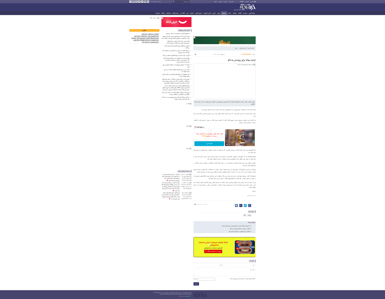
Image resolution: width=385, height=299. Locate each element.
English (242, 2)
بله (133, 1)
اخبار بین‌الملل (243, 48)
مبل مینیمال (144, 36)
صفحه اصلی (252, 13)
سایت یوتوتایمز (155, 40)
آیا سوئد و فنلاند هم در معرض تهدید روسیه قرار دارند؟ (236, 226)
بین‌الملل (224, 13)
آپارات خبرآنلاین (136, 1)
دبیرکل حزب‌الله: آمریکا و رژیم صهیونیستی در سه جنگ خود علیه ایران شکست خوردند (175, 98)
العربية (247, 2)
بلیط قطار (133, 38)
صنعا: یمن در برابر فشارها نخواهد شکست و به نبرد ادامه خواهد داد (176, 71)
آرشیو (215, 2)
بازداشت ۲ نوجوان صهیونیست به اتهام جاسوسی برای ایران (176, 66)
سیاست (245, 13)
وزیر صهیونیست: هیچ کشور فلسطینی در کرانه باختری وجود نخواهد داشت (175, 75)
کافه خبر (182, 13)
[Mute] (230, 144)
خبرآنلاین (245, 7)
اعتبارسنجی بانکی (141, 38)
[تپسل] (195, 37)
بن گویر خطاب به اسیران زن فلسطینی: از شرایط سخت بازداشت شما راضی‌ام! (175, 52)
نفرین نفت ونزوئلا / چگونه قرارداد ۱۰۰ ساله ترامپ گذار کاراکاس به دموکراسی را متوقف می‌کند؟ (175, 93)
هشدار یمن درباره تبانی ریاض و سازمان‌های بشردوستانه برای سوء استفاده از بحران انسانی (178, 42)
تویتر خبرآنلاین (139, 1)
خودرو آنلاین (198, 13)
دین (188, 13)
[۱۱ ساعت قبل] (185, 177)
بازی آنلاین (144, 34)
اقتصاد (240, 13)
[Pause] (227, 144)
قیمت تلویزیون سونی (153, 36)
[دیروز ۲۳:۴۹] (185, 195)
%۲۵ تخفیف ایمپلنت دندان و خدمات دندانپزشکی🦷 (213, 244)
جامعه (229, 13)
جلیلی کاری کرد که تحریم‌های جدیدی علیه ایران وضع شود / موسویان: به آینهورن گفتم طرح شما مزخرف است (175, 37)
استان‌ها (158, 13)
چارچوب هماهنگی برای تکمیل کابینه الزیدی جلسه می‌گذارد (176, 47)
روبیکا (130, 1)
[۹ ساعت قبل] (185, 185)
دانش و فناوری (207, 13)
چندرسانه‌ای (175, 13)
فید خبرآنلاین (148, 1)
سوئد (249, 215)
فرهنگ (234, 13)
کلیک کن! (209, 143)
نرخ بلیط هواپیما (154, 42)
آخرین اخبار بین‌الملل (184, 30)
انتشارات (168, 13)
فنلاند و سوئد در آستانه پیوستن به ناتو (240, 229)
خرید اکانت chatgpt (145, 40)
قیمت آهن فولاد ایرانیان (152, 38)
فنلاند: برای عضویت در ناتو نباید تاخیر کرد (239, 232)
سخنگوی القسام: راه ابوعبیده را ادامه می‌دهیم (177, 34)
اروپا (236, 48)
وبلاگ (163, 13)
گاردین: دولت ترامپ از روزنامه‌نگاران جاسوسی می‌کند (176, 55)
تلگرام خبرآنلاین (145, 1)
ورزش (218, 13)
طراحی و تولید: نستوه (183, 296)
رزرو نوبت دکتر (146, 42)
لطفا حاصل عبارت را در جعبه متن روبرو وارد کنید (243, 279)
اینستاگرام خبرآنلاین (142, 1)
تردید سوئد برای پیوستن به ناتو (242, 60)
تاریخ (214, 13)
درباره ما (225, 2)
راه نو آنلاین (150, 34)
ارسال (196, 284)
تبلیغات (220, 2)
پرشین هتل (137, 36)
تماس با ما (231, 2)
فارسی (251, 2)
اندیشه (192, 13)
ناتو (245, 215)
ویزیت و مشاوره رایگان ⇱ (213, 251)
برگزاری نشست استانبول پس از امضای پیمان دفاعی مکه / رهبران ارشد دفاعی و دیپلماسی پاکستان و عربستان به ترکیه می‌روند (176, 60)
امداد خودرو (136, 40)
